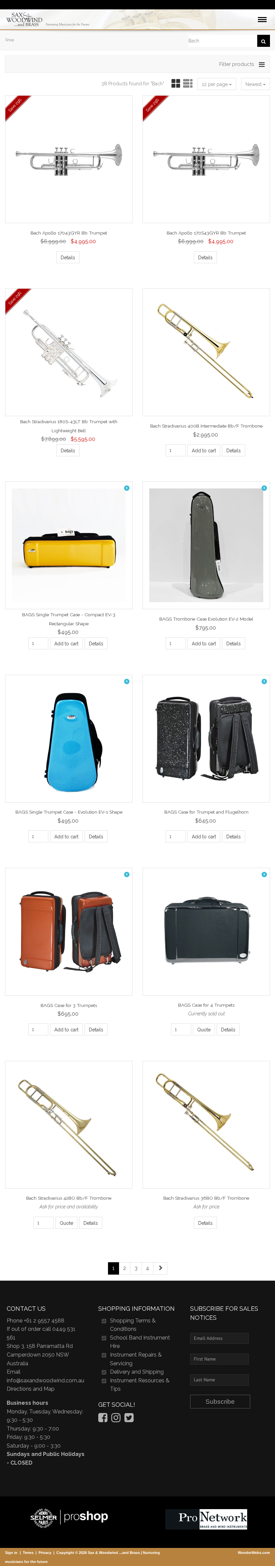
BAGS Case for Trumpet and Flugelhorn (206, 812)
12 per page (215, 84)
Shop (9, 39)
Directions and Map (31, 1389)
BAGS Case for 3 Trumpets (69, 1005)
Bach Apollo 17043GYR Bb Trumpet (69, 233)
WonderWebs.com (254, 1553)
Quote (204, 1029)
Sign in (11, 1553)
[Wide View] (186, 83)
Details (68, 257)
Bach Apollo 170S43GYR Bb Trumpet (206, 233)
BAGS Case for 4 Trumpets (206, 1005)
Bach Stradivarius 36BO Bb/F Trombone (206, 1198)
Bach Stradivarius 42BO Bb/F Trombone (68, 1198)
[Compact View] (174, 83)
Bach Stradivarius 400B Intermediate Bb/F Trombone (206, 426)
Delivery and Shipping (137, 1372)
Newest (254, 84)
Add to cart (204, 450)
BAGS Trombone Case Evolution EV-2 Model (206, 619)
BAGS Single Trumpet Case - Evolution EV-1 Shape (68, 812)
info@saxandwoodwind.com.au (45, 1380)
